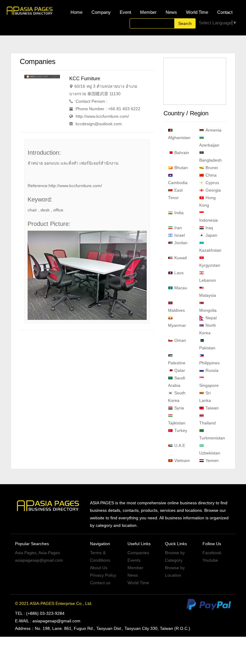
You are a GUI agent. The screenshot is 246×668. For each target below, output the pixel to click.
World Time (197, 12)
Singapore (209, 385)
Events (134, 560)
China (211, 175)
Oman (180, 340)
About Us (98, 567)
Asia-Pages (49, 552)
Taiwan (212, 407)
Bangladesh (210, 160)
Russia (212, 370)
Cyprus (212, 182)
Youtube (210, 560)
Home (76, 12)
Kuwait (180, 257)
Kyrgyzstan (209, 265)
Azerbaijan (209, 145)
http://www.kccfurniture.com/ (102, 116)
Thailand (207, 423)
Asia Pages (25, 552)
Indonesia (208, 220)
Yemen (212, 460)
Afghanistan (179, 137)
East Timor (175, 194)
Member (148, 12)
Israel (179, 235)
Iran (178, 227)
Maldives (176, 310)
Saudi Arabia (176, 381)
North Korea (207, 329)
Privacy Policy (103, 575)
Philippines (209, 362)
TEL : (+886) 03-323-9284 (39, 613)
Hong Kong (207, 201)
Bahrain (181, 152)
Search (185, 23)
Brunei (212, 167)
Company (101, 12)
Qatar (179, 370)
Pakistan (207, 347)
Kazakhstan (210, 250)
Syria (179, 407)
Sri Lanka (205, 396)
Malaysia (207, 295)
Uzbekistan (209, 453)
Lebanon (207, 280)
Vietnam (182, 460)
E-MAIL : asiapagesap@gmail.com (47, 620)
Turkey (180, 430)
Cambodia (178, 182)
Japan (211, 235)
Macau (180, 287)
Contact (224, 12)
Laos (179, 272)
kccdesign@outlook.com (99, 123)
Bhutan (181, 167)
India (179, 212)
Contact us (100, 582)
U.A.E (179, 445)
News (171, 12)
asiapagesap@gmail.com (39, 560)
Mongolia (208, 310)
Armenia (213, 130)
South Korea (176, 396)
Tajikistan (176, 423)
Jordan (181, 242)
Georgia (213, 190)
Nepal (211, 317)
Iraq (209, 227)
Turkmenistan (212, 438)
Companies (138, 552)
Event (125, 12)
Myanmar (177, 325)
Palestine (176, 362)
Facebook (211, 552)
